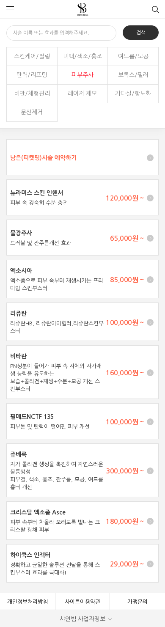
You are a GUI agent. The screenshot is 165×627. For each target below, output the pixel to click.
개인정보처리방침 (27, 602)
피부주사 (83, 75)
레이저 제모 (82, 93)
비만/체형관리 (32, 93)
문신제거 (32, 112)
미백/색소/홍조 (82, 56)
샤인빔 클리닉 (82, 9)
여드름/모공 (133, 56)
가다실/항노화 (133, 93)
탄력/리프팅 (31, 75)
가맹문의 (137, 602)
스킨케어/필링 (32, 56)
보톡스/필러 (133, 75)
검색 (141, 32)
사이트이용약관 (82, 602)
